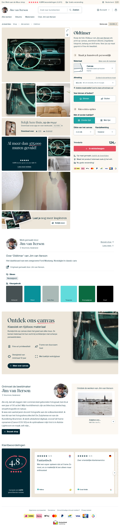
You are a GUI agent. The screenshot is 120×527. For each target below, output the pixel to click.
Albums (18, 17)
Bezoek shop (106, 242)
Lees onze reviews (24, 167)
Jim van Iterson (19, 9)
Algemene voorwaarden (37, 510)
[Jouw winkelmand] (116, 10)
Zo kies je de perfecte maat (106, 78)
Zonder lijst (86, 120)
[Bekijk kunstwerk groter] (67, 30)
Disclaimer (51, 510)
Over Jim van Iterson (47, 17)
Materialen (29, 17)
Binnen (86, 98)
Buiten (107, 98)
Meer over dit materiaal (107, 61)
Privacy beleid (86, 510)
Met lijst (107, 120)
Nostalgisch (12, 278)
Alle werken (7, 17)
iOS (39, 131)
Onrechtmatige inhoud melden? (68, 510)
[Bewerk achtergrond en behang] (67, 35)
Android (49, 131)
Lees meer (107, 245)
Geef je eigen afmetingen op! (94, 88)
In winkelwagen (96, 148)
